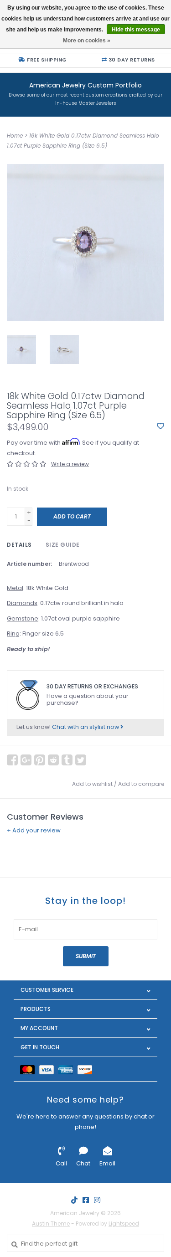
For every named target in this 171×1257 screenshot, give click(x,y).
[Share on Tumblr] (67, 759)
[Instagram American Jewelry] (97, 1200)
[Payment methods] (29, 1069)
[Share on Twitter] (80, 759)
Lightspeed (124, 1223)
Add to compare (141, 784)
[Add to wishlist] (160, 426)
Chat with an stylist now (86, 727)
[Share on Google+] (26, 759)
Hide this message (136, 29)
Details (19, 545)
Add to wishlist (92, 784)
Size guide (63, 545)
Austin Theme (51, 1223)
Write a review (70, 464)
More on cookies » (86, 40)
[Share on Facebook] (12, 759)
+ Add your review (34, 830)
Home (15, 135)
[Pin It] (39, 759)
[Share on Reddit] (53, 759)
